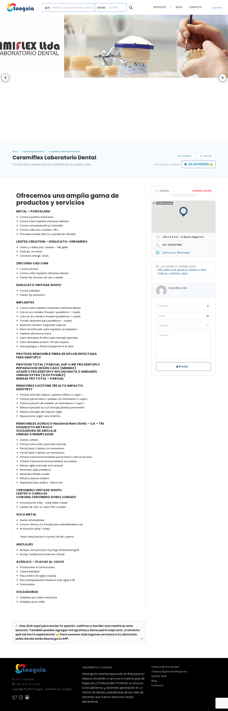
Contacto (195, 7)
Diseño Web (159, 676)
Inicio (15, 151)
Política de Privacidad (165, 666)
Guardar (207, 155)
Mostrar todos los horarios (184, 195)
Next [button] (222, 77)
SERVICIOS (159, 7)
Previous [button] (5, 77)
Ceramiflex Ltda (178, 288)
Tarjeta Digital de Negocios (169, 671)
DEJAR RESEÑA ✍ (200, 164)
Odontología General (33, 151)
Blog (179, 7)
